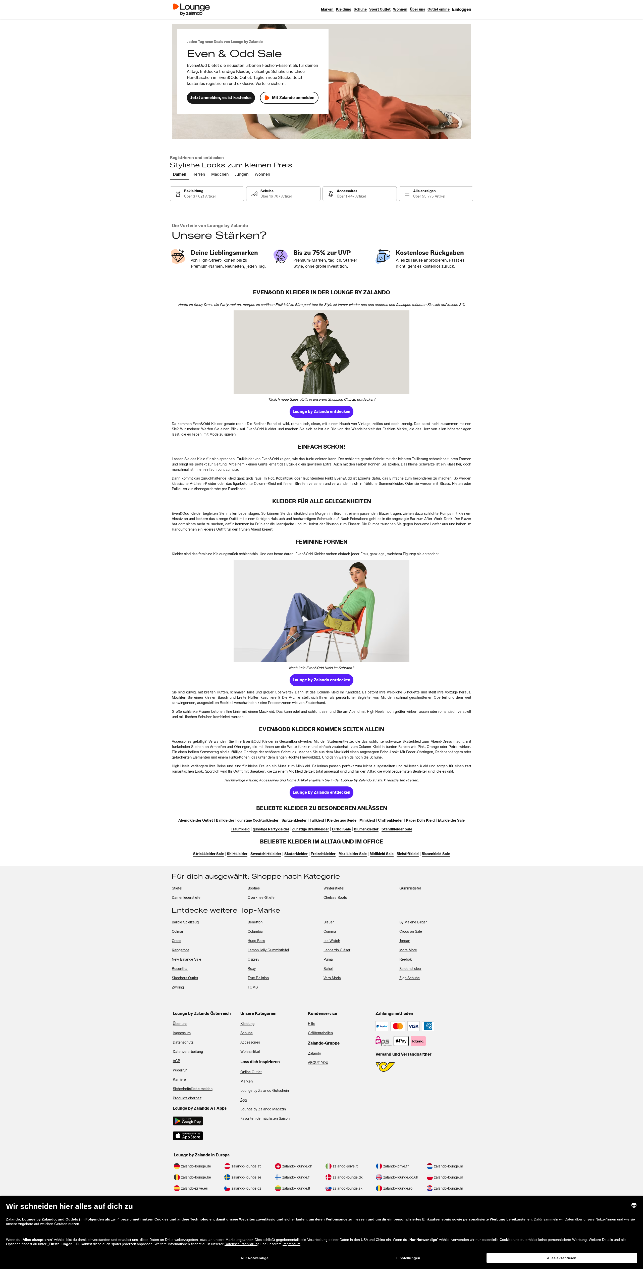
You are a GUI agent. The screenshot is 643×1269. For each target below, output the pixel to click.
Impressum (182, 1033)
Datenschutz (183, 1042)
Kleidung (247, 1024)
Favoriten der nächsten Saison (265, 1118)
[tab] (179, 174)
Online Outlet (251, 1072)
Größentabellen (320, 1033)
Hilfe (311, 1024)
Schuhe (246, 1033)
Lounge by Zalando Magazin (263, 1109)
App (243, 1100)
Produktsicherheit (187, 1098)
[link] (461, 9)
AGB (176, 1061)
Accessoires (250, 1042)
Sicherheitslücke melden (192, 1089)
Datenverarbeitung (188, 1052)
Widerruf (180, 1070)
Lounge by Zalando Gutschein (264, 1091)
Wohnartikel (250, 1052)
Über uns (180, 1024)
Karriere (179, 1079)
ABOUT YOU (318, 1063)
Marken (246, 1081)
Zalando (314, 1053)
